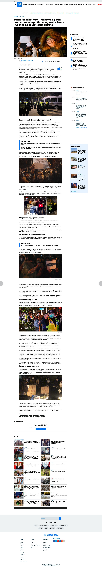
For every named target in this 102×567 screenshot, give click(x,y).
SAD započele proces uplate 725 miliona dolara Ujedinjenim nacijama (58, 487)
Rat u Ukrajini (60, 13)
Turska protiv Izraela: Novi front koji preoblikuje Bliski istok (58, 464)
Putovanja (51, 4)
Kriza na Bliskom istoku (72, 13)
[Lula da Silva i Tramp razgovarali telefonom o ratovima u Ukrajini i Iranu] (18, 495)
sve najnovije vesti (81, 127)
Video (61, 4)
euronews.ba (75, 146)
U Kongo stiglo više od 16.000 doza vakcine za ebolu (32, 479)
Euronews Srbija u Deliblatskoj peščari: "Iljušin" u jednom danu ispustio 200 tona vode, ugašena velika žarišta (80, 67)
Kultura (39, 4)
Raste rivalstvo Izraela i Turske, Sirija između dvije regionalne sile (82, 187)
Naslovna (16, 16)
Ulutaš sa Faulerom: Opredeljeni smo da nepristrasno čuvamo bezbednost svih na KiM (81, 124)
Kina (30, 416)
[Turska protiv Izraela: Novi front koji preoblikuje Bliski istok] (45, 465)
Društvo (80, 157)
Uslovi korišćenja (46, 545)
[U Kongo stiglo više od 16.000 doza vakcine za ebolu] (18, 480)
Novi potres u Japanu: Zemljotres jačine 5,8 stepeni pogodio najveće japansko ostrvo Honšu (59, 457)
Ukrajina (40, 528)
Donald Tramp (60, 528)
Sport (42, 4)
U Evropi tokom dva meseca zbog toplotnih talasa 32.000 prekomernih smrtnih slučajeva (31, 502)
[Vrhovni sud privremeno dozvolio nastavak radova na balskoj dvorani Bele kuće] (45, 495)
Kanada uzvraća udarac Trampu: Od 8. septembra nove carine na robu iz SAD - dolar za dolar (31, 465)
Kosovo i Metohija (50, 13)
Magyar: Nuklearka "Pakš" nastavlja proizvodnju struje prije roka (82, 152)
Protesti (36, 416)
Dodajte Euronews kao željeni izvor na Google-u (52, 61)
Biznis (34, 4)
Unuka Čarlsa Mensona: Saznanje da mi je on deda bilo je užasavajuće (58, 442)
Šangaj (42, 416)
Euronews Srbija (54, 525)
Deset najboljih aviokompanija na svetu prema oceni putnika (79, 60)
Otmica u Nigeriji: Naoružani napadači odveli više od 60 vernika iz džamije (32, 472)
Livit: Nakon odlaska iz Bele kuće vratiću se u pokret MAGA (58, 449)
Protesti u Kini (23, 416)
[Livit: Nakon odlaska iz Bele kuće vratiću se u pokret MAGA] (45, 450)
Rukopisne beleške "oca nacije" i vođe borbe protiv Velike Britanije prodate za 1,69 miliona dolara (31, 487)
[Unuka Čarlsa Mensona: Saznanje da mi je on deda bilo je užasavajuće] (45, 442)
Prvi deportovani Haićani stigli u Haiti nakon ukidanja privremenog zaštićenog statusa (58, 502)
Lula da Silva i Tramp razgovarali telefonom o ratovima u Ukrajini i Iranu (31, 495)
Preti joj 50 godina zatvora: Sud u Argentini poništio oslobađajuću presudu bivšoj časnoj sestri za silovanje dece (31, 457)
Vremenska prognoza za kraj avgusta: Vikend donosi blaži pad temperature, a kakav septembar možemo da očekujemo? (80, 46)
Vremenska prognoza (35, 545)
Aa (61, 69)
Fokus (23, 16)
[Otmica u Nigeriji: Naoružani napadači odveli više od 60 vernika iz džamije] (18, 472)
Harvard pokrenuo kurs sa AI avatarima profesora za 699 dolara (32, 442)
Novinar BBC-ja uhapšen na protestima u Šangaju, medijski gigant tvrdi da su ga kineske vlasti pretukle (40, 144)
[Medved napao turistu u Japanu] (45, 472)
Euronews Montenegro (36, 13)
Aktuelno (80, 165)
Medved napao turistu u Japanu (58, 471)
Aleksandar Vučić (63, 525)
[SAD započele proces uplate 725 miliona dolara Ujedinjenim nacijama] (45, 488)
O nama (44, 543)
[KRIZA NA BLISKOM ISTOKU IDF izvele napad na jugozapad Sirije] (45, 480)
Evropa (28, 4)
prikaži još (40, 508)
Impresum (45, 542)
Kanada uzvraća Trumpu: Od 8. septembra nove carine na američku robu (82, 168)
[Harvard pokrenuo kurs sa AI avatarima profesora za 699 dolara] (18, 442)
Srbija (24, 4)
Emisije (80, 4)
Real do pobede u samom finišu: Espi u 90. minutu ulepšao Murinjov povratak (81, 107)
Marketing (45, 549)
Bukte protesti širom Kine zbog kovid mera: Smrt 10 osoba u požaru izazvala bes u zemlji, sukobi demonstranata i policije (41, 148)
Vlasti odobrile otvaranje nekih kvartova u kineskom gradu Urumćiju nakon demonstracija (39, 245)
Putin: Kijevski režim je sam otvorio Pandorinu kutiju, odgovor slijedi (82, 178)
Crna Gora (66, 4)
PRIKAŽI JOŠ (73, 191)
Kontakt (44, 550)
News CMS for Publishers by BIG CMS (51, 565)
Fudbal (77, 103)
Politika (77, 120)
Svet (31, 4)
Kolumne (57, 4)
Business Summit (73, 4)
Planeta (25, 440)
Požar (36, 525)
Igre (31, 547)
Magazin (47, 4)
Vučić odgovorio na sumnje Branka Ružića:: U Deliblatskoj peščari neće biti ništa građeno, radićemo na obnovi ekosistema (80, 54)
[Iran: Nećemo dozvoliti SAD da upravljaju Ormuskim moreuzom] (100, 283)
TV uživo (32, 542)
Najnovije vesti (34, 543)
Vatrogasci (52, 528)
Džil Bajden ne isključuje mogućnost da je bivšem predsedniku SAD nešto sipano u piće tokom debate (31, 450)
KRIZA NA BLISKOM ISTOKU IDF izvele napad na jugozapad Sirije (57, 480)
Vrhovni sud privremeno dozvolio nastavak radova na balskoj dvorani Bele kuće (59, 495)
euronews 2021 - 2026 (50, 564)
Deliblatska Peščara (44, 525)
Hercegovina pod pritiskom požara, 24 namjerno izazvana (82, 160)
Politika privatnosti (46, 547)
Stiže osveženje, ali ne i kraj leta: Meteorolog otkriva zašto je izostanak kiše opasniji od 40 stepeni (79, 38)
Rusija (46, 528)
